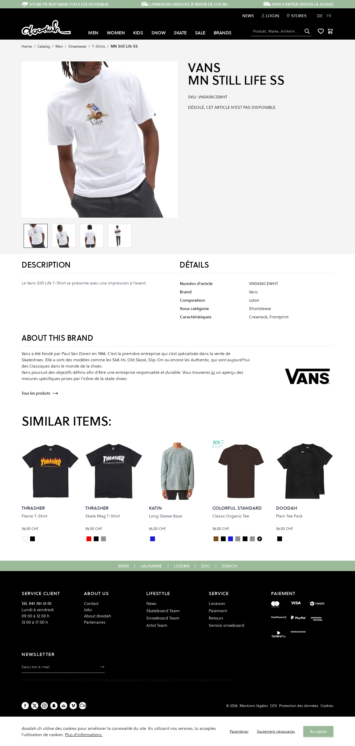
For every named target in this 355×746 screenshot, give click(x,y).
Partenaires (95, 622)
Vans (204, 67)
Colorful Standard (237, 508)
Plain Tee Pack (289, 516)
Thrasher (33, 508)
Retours (216, 618)
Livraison (217, 603)
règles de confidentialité (120, 679)
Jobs (88, 609)
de (320, 15)
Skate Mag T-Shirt (102, 516)
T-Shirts (98, 46)
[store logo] (46, 28)
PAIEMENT (283, 593)
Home (27, 46)
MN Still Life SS (124, 46)
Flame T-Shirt (34, 516)
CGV (273, 705)
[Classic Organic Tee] (259, 538)
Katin (155, 508)
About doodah (97, 616)
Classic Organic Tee (230, 516)
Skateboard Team (163, 611)
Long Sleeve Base (165, 516)
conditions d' (162, 679)
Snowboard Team (163, 618)
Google (203, 679)
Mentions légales (254, 705)
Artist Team (156, 625)
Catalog (43, 46)
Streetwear (77, 46)
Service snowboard (226, 625)
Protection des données (298, 705)
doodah (286, 508)
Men (59, 46)
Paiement (218, 611)
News (248, 15)
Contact (91, 603)
